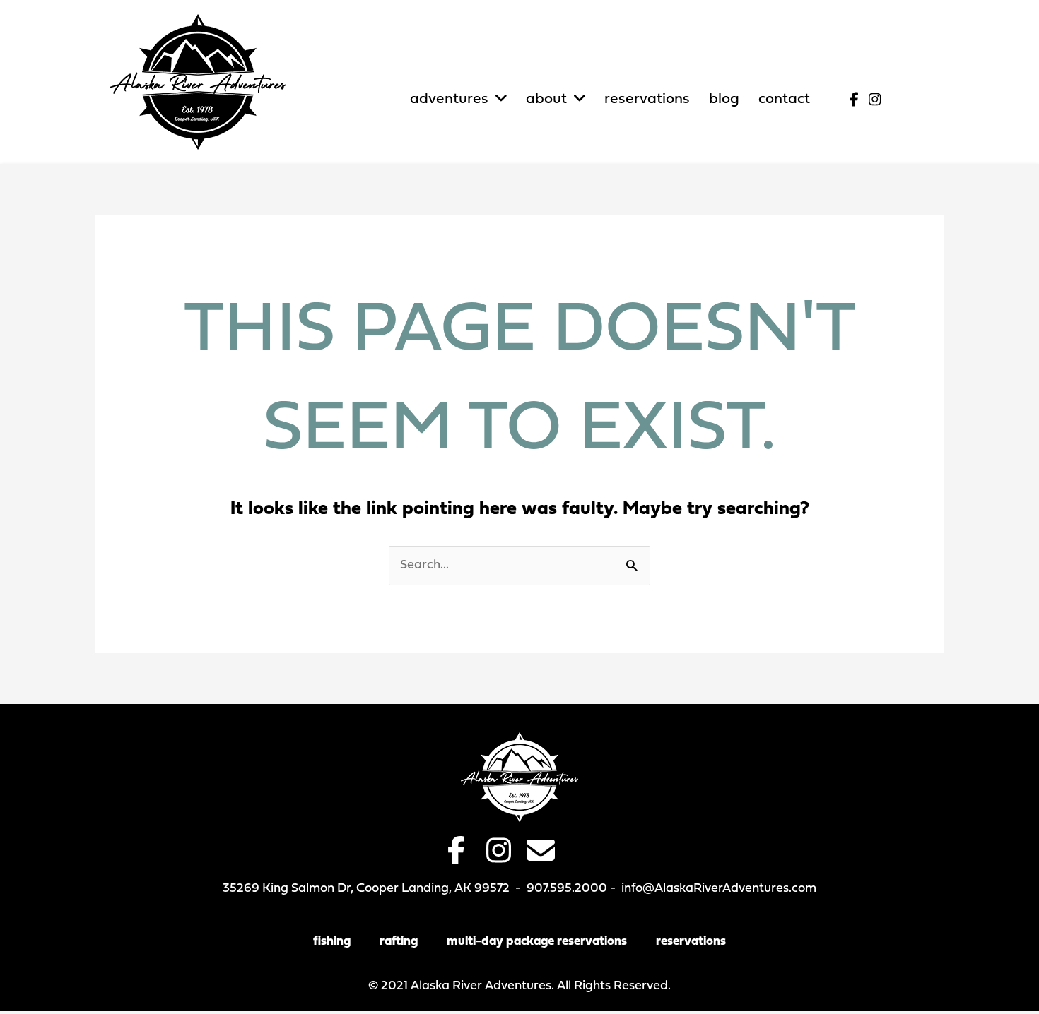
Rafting (399, 941)
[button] (854, 100)
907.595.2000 (567, 888)
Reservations (691, 941)
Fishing (332, 941)
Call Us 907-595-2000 (857, 56)
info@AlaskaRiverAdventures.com (718, 888)
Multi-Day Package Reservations (537, 941)
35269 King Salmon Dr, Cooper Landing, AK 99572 (366, 888)
